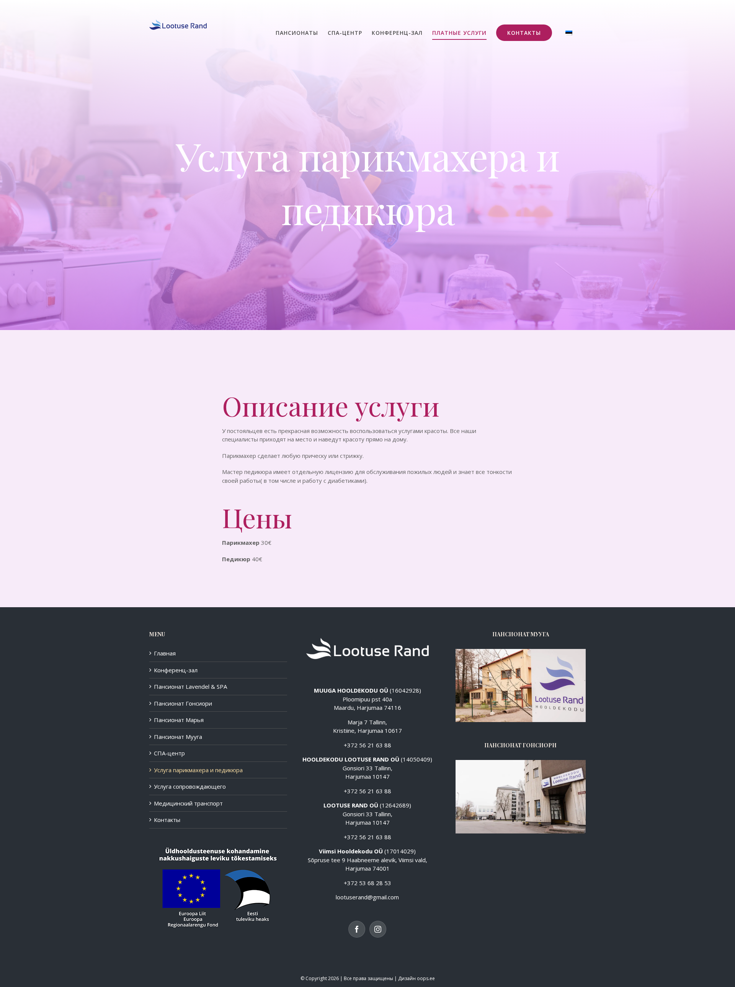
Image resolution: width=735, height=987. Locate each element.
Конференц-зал (176, 670)
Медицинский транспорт (188, 803)
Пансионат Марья (179, 720)
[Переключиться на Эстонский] (569, 32)
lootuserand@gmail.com (367, 897)
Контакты (167, 820)
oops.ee (426, 978)
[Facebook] (356, 929)
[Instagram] (377, 929)
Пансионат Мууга (178, 736)
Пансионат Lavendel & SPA (190, 686)
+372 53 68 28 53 (367, 883)
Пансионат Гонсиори (183, 703)
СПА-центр (169, 753)
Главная (165, 653)
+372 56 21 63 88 (367, 745)
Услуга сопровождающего (190, 786)
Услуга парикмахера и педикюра (198, 770)
